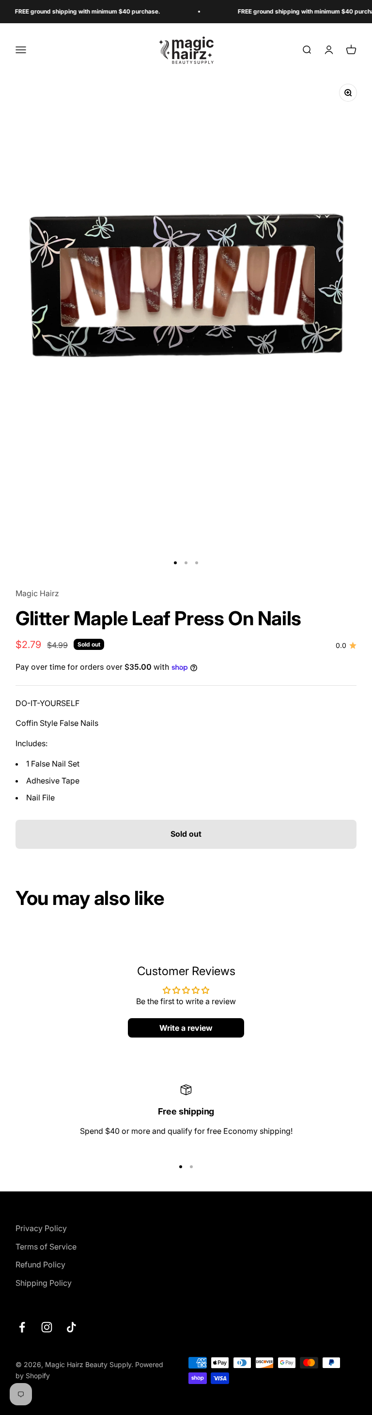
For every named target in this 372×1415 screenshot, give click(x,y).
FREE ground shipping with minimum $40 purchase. (75, 11)
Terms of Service (46, 1246)
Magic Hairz (37, 593)
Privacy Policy (41, 1228)
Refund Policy (40, 1264)
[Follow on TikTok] (71, 1327)
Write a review (186, 1028)
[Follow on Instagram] (46, 1327)
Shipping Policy (44, 1283)
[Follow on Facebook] (22, 1327)
